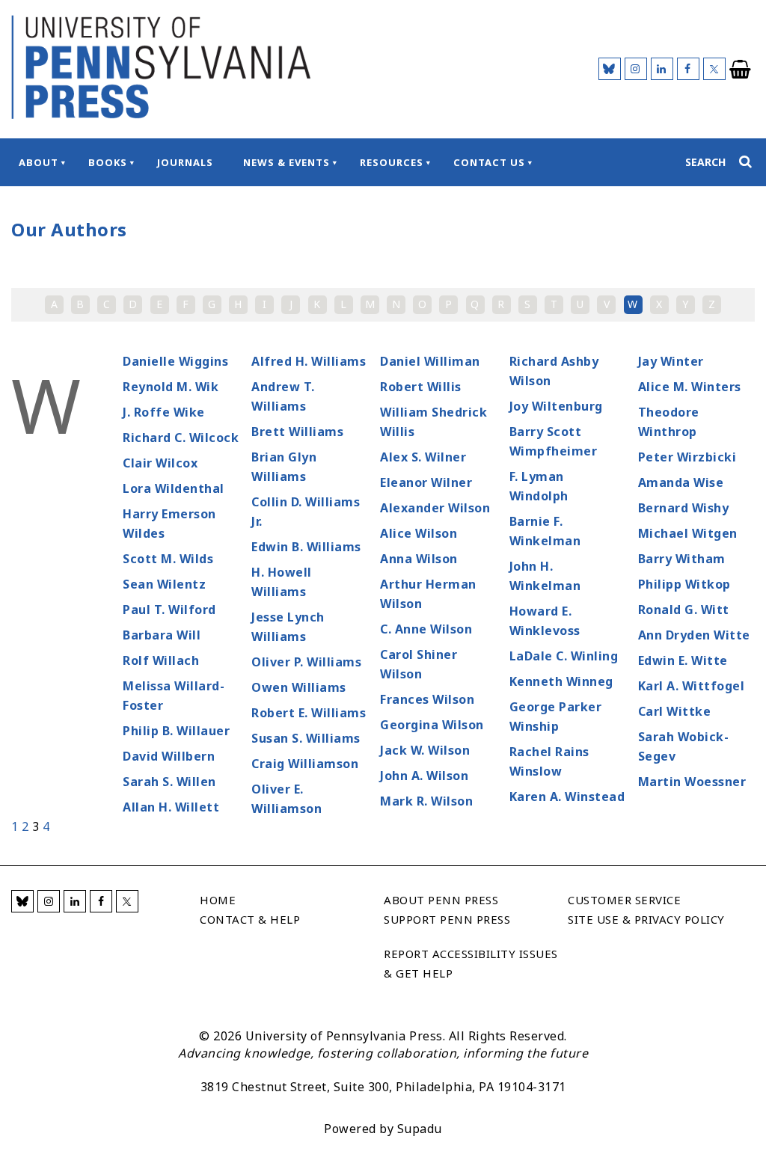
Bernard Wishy (683, 508)
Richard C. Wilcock (181, 437)
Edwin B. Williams (306, 547)
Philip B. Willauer (176, 730)
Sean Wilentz (164, 584)
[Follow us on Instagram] (636, 69)
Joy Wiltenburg (556, 406)
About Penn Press (441, 899)
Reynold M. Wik (170, 386)
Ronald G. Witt (683, 609)
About (38, 162)
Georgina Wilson (432, 725)
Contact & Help (250, 919)
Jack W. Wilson (425, 750)
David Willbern (169, 756)
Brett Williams (297, 431)
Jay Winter (671, 361)
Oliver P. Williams (306, 662)
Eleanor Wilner (426, 482)
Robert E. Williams (308, 713)
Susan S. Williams (306, 738)
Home (218, 899)
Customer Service (624, 899)
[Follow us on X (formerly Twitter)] (714, 69)
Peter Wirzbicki (687, 457)
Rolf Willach (161, 660)
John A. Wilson (424, 775)
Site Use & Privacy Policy (646, 919)
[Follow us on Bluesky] (609, 69)
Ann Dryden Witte (694, 635)
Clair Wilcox (160, 463)
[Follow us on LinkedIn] (662, 69)
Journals (185, 162)
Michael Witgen (688, 533)
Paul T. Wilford (169, 609)
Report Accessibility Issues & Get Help (471, 963)
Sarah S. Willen (169, 781)
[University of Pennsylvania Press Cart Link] (741, 69)
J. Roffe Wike (164, 412)
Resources (391, 162)
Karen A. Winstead (567, 796)
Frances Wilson (427, 699)
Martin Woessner (692, 781)
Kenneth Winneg (561, 681)
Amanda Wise (681, 482)
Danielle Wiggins (175, 361)
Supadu (419, 1128)
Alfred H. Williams (308, 361)
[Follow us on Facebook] (688, 69)
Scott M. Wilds (168, 558)
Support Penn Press (447, 919)
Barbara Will (161, 635)
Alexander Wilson (435, 508)
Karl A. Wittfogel (691, 686)
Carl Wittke (674, 711)
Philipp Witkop (684, 584)
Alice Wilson (418, 533)
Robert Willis (421, 386)
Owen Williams (298, 687)
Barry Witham (682, 558)
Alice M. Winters (689, 386)
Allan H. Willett (171, 807)
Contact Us (489, 162)
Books (107, 162)
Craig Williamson (304, 763)
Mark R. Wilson (426, 801)
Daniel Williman (430, 361)
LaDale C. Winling (564, 656)
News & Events (286, 162)
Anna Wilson (419, 558)
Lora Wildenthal (173, 488)
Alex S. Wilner (423, 457)
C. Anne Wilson (426, 629)
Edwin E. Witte (683, 660)
